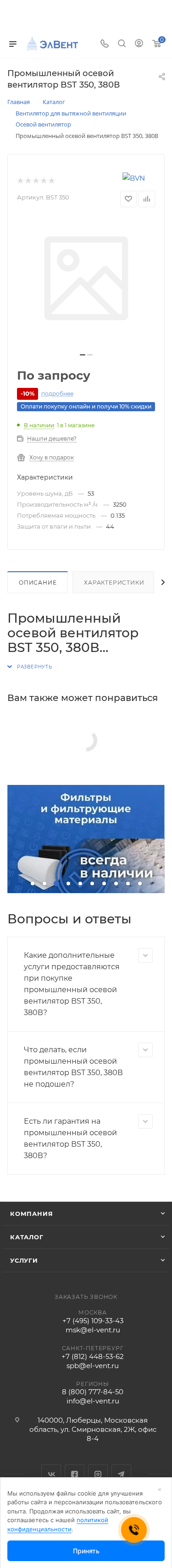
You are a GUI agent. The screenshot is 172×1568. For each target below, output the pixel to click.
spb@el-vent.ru (93, 1365)
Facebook (74, 1474)
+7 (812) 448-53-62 (92, 1356)
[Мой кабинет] (139, 44)
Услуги (24, 1260)
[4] (43, 181)
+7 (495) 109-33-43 (92, 1320)
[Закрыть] (159, 1489)
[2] (28, 181)
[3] (35, 181)
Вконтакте (51, 1474)
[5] (51, 181)
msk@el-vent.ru (93, 1329)
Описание (37, 582)
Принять (86, 1551)
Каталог (27, 1237)
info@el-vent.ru (93, 1401)
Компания (31, 1213)
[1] (20, 181)
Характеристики (114, 582)
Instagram (98, 1474)
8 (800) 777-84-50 (92, 1391)
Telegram (121, 1474)
